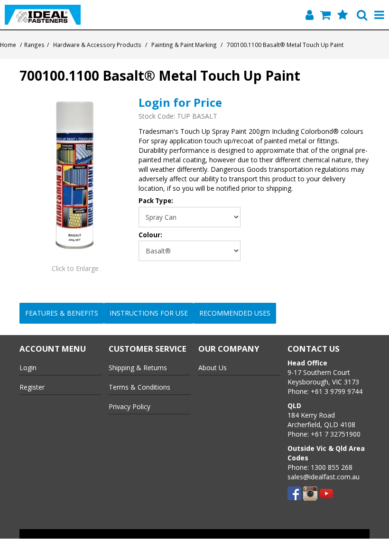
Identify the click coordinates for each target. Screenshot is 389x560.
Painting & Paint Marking (184, 44)
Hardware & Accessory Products (97, 44)
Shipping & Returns (138, 367)
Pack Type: (156, 201)
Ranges (34, 44)
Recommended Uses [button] (234, 312)
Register (32, 387)
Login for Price (180, 102)
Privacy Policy (129, 406)
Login (28, 367)
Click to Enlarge (75, 268)
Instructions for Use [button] (149, 312)
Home (8, 44)
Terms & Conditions (139, 387)
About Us (212, 367)
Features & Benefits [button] (61, 312)
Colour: (150, 235)
